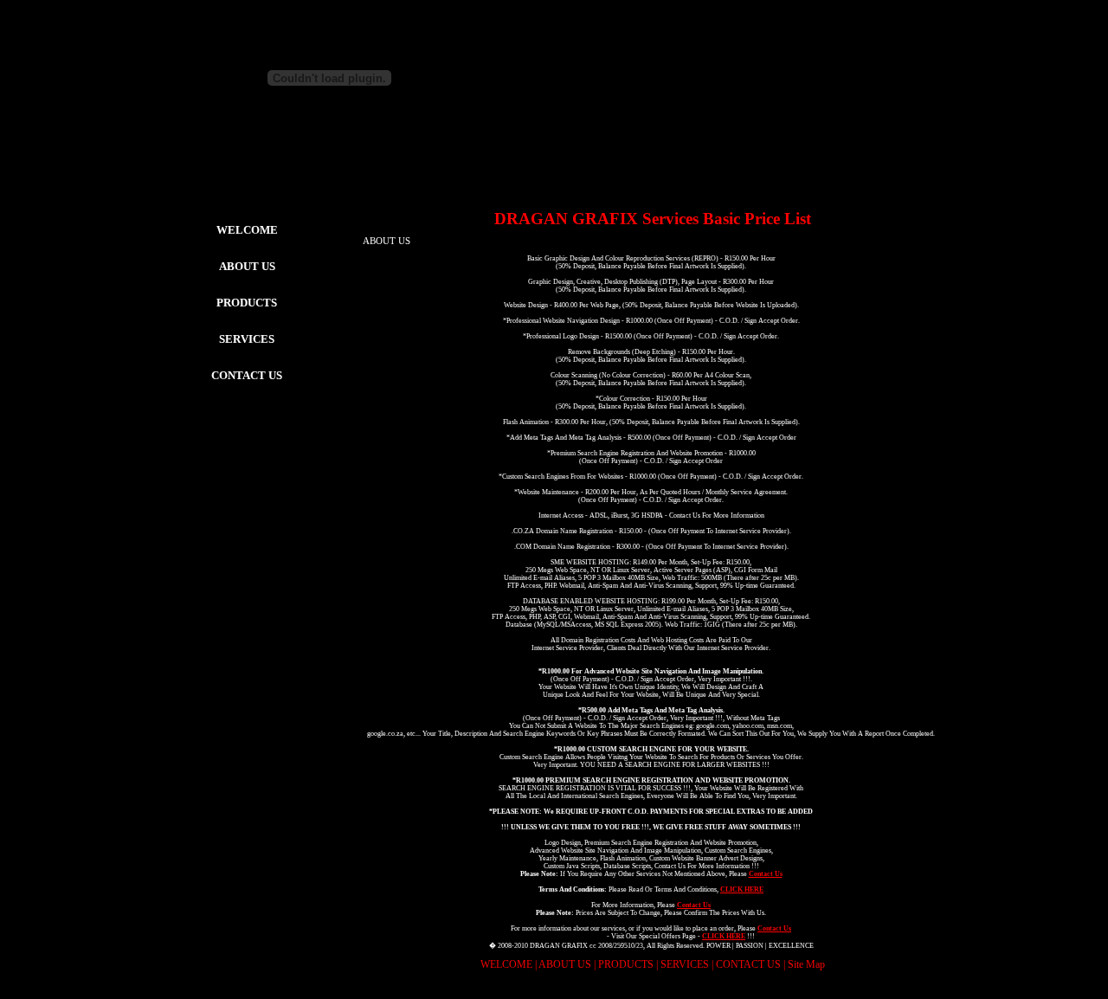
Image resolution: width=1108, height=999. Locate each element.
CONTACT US (246, 375)
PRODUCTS (626, 964)
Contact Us (766, 874)
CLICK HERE (741, 889)
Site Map (806, 964)
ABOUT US (564, 964)
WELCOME (247, 229)
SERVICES (684, 964)
